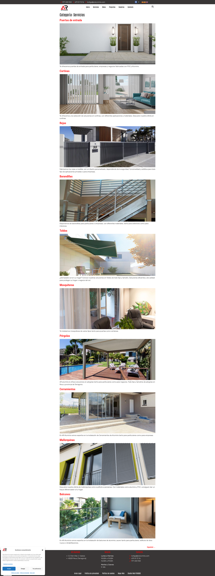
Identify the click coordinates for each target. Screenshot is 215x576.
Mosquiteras (67, 285)
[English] (147, 2)
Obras (104, 7)
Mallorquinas (67, 440)
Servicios (96, 7)
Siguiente (151, 547)
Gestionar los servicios (8, 564)
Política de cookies (15, 572)
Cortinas (65, 71)
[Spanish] (143, 2)
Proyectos (112, 7)
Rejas (63, 123)
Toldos (63, 230)
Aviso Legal (32, 572)
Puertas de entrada (71, 20)
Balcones (65, 494)
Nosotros (121, 7)
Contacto (130, 7)
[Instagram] (139, 2)
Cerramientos (67, 389)
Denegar (23, 568)
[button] (42, 550)
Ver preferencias (37, 568)
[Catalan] (145, 2)
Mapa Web (121, 573)
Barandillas (66, 176)
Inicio (88, 7)
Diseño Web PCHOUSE (134, 573)
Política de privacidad (24, 572)
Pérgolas (65, 336)
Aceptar (9, 568)
